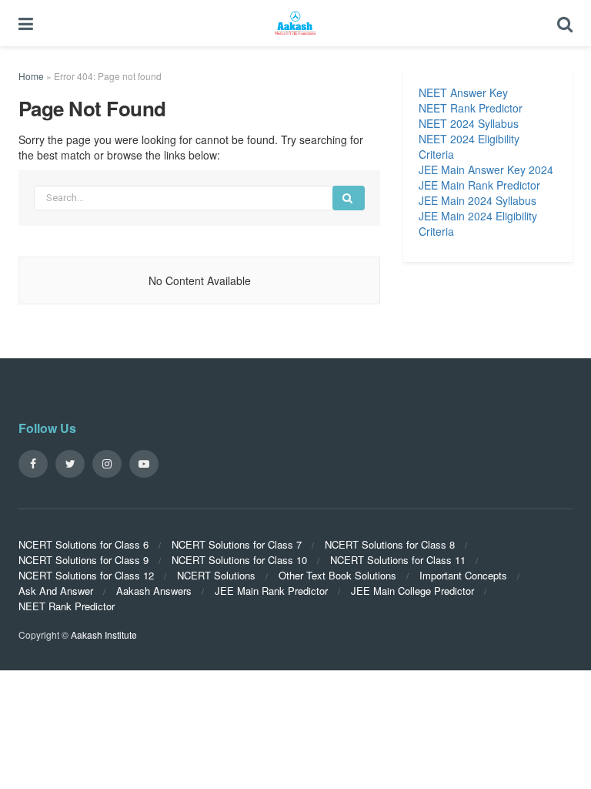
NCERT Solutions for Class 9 (83, 559)
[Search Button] (348, 198)
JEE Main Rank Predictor (479, 185)
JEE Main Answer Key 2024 (486, 169)
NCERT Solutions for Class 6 (83, 544)
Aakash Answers (154, 590)
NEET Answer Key (463, 92)
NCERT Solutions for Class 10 (239, 559)
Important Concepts (463, 575)
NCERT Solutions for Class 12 (86, 575)
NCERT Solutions (216, 575)
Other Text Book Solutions (337, 575)
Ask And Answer (55, 590)
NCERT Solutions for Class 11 (398, 559)
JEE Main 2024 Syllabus (477, 200)
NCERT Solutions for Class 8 (390, 544)
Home (31, 75)
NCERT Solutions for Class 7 (237, 544)
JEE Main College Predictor (412, 590)
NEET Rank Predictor (471, 108)
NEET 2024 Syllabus (469, 123)
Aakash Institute (104, 634)
